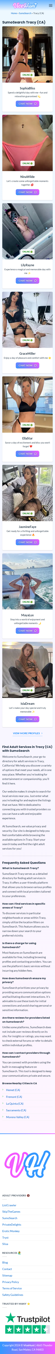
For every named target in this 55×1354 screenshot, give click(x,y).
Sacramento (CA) (16, 1110)
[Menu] (51, 5)
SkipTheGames (11, 1211)
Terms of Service (12, 1288)
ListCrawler (9, 1205)
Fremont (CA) (14, 1096)
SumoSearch (25, 13)
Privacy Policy (10, 1282)
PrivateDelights (11, 1224)
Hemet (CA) (13, 1090)
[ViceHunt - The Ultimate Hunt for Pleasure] (25, 5)
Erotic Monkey (11, 1231)
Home (14, 13)
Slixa (5, 1244)
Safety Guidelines (12, 1294)
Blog (5, 1262)
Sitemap (7, 1275)
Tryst (5, 1237)
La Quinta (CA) (14, 1103)
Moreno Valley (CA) (17, 1117)
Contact (7, 1269)
